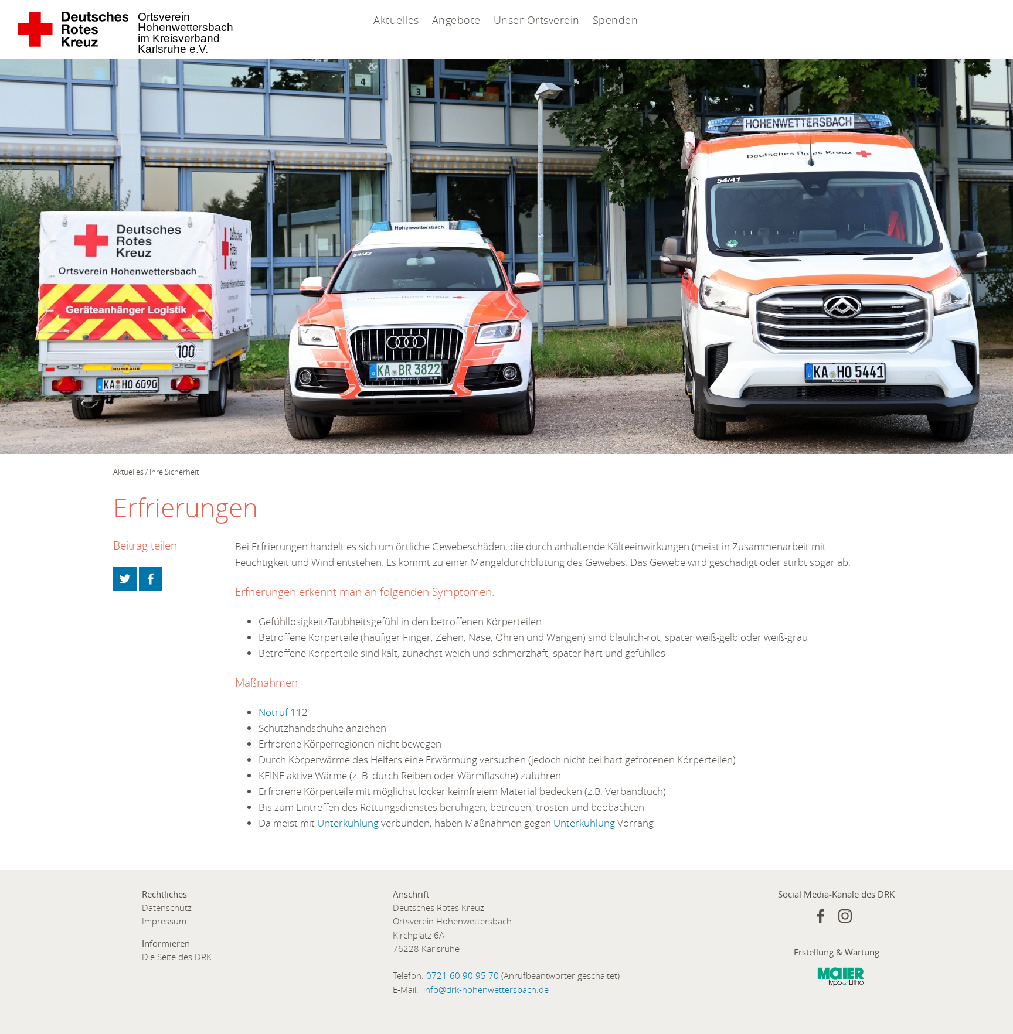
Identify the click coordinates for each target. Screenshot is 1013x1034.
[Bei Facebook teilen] (150, 579)
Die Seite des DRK (177, 957)
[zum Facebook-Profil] (820, 916)
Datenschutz (167, 907)
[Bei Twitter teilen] (125, 579)
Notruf (274, 712)
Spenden (615, 20)
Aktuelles (396, 20)
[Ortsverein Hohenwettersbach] (73, 29)
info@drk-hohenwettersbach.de (486, 989)
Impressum (164, 921)
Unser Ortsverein (537, 20)
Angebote (456, 20)
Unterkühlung (349, 823)
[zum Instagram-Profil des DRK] (845, 916)
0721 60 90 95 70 (462, 975)
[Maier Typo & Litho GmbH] (840, 979)
